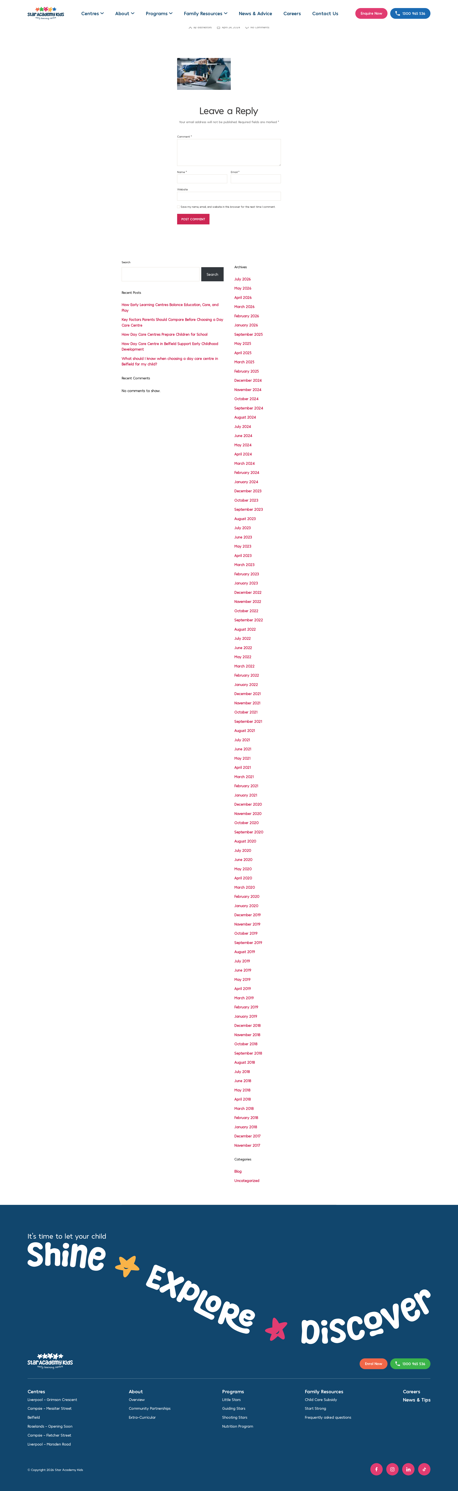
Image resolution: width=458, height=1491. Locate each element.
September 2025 (248, 334)
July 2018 (242, 1071)
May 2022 (242, 656)
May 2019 (242, 979)
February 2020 (246, 896)
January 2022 (246, 684)
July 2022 (242, 638)
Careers (292, 13)
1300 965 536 (413, 13)
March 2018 (244, 1108)
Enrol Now (373, 1363)
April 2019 (242, 988)
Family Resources (203, 13)
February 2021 (246, 785)
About (122, 13)
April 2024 (243, 454)
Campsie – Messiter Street (50, 1408)
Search (126, 262)
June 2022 (243, 647)
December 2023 (248, 491)
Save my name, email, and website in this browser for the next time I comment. (228, 206)
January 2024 (246, 481)
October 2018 (245, 1043)
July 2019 (242, 961)
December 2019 (247, 914)
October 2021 (245, 712)
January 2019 (245, 1016)
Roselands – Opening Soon (50, 1426)
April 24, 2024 (231, 27)
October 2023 (246, 500)
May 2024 (243, 445)
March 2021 (244, 776)
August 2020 (245, 841)
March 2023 (244, 564)
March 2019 (244, 997)
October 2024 (246, 398)
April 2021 (242, 767)
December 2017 (247, 1136)
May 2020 (243, 868)
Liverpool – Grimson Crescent (52, 1399)
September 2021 (248, 721)
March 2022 (244, 666)
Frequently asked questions (328, 1417)
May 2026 (242, 288)
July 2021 (242, 739)
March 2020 (244, 887)
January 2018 (245, 1127)
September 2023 (248, 509)
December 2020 (248, 804)
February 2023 (246, 574)
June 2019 (242, 970)
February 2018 (246, 1117)
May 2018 (242, 1090)
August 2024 (245, 417)
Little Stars (231, 1399)
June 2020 (243, 859)
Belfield (34, 1417)
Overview (137, 1399)
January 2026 (246, 325)
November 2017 (247, 1145)
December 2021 (247, 693)
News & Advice (255, 13)
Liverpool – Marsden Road (49, 1444)
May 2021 (242, 758)
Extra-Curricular (142, 1417)
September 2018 (248, 1053)
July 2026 (242, 279)
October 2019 (245, 933)
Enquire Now (371, 13)
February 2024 (246, 472)
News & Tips (417, 1399)
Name (182, 172)
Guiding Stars (233, 1408)
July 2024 (242, 426)
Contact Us (325, 13)
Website (182, 189)
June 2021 (242, 749)
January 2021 (245, 795)
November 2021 (247, 703)
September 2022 (248, 620)
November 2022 (247, 601)
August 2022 (245, 629)
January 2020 (246, 905)
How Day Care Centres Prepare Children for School (165, 334)
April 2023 (243, 555)
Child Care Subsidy (321, 1399)
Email (235, 172)
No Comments (259, 27)
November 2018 (247, 1034)
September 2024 (248, 408)
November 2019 (247, 924)
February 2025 (246, 371)
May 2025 (242, 343)
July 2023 (242, 527)
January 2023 (246, 583)
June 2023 (243, 537)
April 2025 (242, 352)
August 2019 (244, 951)
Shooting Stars (234, 1417)
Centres (90, 13)
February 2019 (246, 1007)
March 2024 (244, 463)
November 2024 (248, 389)
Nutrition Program (237, 1426)
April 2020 (243, 878)
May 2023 (242, 546)
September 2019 (248, 942)
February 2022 (246, 675)
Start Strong (315, 1408)
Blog (238, 1171)
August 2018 (244, 1062)
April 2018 (242, 1099)
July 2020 (242, 850)
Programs (156, 13)
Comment (184, 136)
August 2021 (244, 730)
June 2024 (243, 435)
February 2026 (246, 316)
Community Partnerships (149, 1408)
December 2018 (247, 1025)
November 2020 (248, 813)
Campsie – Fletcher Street (49, 1435)
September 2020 (248, 832)
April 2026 (243, 297)
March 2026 (244, 306)
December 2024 (248, 380)
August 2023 (245, 518)
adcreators (205, 27)
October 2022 (246, 610)
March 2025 (244, 362)
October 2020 (246, 822)
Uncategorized (246, 1180)
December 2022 (248, 592)
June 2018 (242, 1080)
